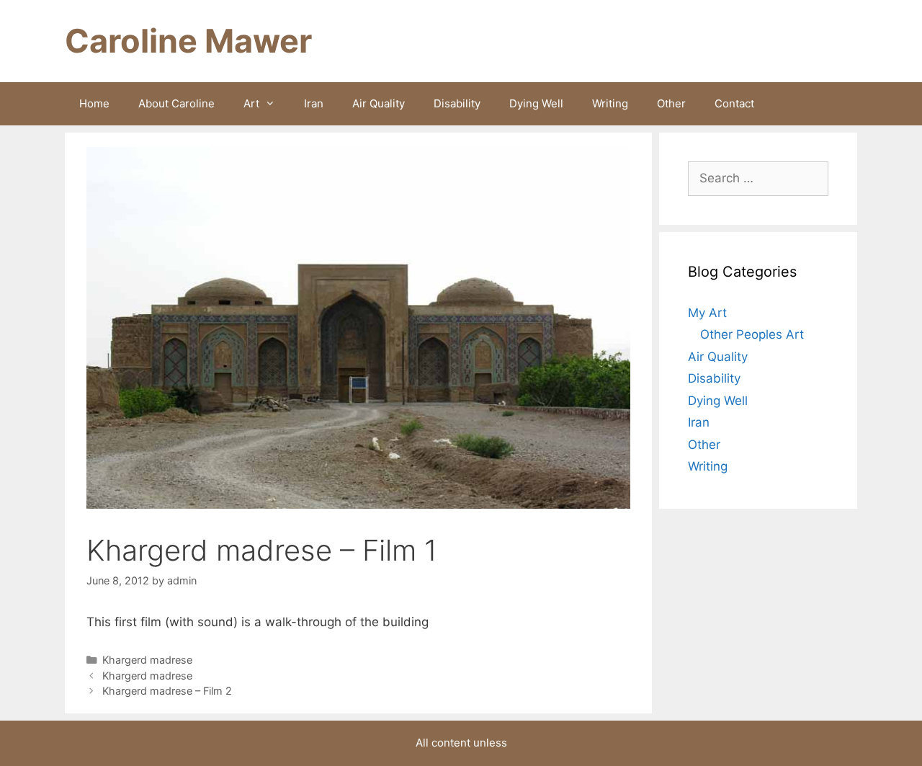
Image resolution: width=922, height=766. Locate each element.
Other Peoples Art (752, 334)
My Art (707, 313)
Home (94, 103)
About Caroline (176, 103)
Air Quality (378, 103)
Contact (734, 103)
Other (671, 103)
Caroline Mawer (188, 41)
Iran (313, 103)
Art (251, 103)
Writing (610, 103)
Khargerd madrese (147, 660)
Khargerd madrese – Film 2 (167, 691)
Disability (457, 103)
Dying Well (536, 103)
